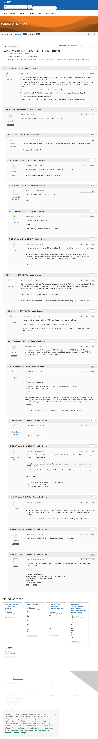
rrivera (10, 286)
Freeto (53, 612)
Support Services (55, 698)
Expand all (63, 46)
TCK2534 (9, 612)
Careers (30, 701)
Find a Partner (76, 698)
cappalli (10, 121)
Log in (62, 8)
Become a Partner (77, 701)
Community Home (6, 34)
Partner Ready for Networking (81, 704)
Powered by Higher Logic (71, 735)
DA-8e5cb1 (32, 608)
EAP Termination (32, 604)
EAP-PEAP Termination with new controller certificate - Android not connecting (78, 609)
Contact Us (31, 704)
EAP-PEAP (8, 648)
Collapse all (72, 46)
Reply (82, 73)
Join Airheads (62, 13)
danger (9, 651)
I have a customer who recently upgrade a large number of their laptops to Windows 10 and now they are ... (53, 59)
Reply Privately (90, 73)
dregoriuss (76, 616)
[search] (29, 7)
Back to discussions (12, 47)
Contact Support (55, 701)
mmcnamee (9, 79)
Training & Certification (57, 704)
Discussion (20, 34)
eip (16, 250)
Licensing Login (55, 709)
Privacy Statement (29, 723)
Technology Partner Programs (81, 707)
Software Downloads (56, 707)
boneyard (14, 378)
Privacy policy (32, 709)
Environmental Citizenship (36, 707)
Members (34, 34)
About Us (31, 698)
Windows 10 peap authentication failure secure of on (56, 606)
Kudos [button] (92, 68)
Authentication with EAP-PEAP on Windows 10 (12, 606)
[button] (55, 714)
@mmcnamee (33, 382)
